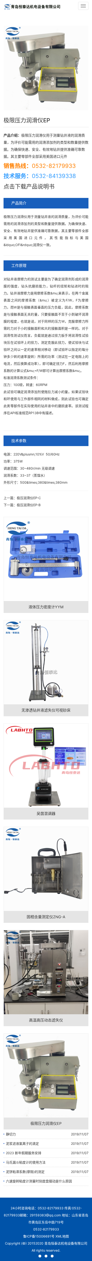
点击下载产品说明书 (29, 186)
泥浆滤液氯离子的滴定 (22, 1143)
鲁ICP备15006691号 (38, 1236)
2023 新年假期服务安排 (23, 1153)
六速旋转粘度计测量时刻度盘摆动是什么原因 (39, 1181)
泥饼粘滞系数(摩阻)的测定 (25, 1172)
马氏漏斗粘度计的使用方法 (26, 1162)
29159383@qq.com (45, 1215)
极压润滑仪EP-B (29, 505)
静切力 (11, 1134)
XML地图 (62, 1236)
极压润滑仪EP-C (29, 498)
